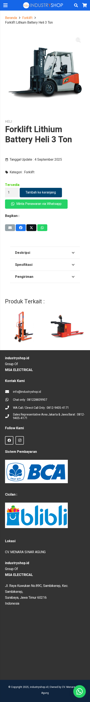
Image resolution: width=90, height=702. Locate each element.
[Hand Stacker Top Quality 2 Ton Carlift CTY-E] (22, 327)
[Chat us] (79, 691)
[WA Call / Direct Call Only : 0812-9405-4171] (9, 408)
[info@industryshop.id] (9, 392)
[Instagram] (19, 440)
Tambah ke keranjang (41, 192)
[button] (76, 5)
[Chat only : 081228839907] (9, 400)
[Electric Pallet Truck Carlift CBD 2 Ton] (67, 327)
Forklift (27, 17)
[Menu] (5, 5)
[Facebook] (9, 440)
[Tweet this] (31, 227)
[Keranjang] (84, 5)
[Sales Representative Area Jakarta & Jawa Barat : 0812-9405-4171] (9, 417)
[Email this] (10, 227)
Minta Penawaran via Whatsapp (38, 203)
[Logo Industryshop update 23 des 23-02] (43, 5)
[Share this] (21, 227)
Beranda (11, 17)
